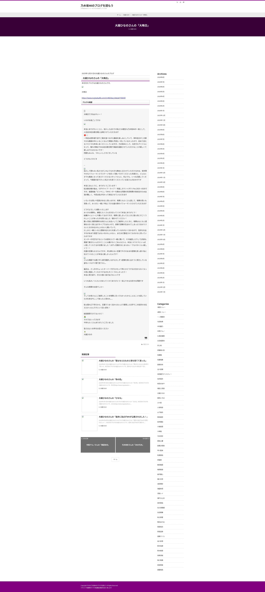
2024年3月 (160, 216)
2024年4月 (160, 211)
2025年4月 (160, 154)
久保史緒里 (161, 336)
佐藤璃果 (160, 360)
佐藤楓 (159, 355)
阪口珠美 (160, 560)
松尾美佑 (160, 455)
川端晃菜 (160, 427)
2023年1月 (160, 282)
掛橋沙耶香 (161, 446)
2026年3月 (160, 101)
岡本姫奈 (160, 417)
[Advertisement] (132, 51)
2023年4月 (160, 268)
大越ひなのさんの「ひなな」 (111, 398)
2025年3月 (160, 158)
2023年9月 (160, 244)
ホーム (115, 459)
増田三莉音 (161, 388)
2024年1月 (160, 225)
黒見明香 (160, 565)
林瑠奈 (159, 460)
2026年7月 (160, 82)
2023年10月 (161, 239)
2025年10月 (161, 125)
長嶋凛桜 (160, 555)
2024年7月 (160, 197)
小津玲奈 (160, 407)
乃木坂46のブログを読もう (97, 5)
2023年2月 (160, 278)
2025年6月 (160, 144)
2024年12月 (161, 173)
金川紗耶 (160, 541)
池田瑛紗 (160, 484)
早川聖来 (160, 450)
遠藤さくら (161, 536)
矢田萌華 (160, 512)
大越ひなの (133, 29)
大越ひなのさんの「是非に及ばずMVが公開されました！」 (123, 417)
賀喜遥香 (160, 531)
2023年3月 (160, 273)
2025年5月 (160, 149)
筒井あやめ (161, 522)
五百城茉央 (161, 341)
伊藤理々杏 (161, 350)
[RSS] (177, 2)
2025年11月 (161, 120)
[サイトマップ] (180, 2)
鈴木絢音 (160, 551)
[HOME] (183, 2)
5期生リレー (161, 307)
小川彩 (159, 403)
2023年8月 (160, 249)
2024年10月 (161, 182)
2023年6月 (160, 259)
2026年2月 (160, 106)
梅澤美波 (160, 470)
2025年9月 (160, 130)
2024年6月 (160, 201)
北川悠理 (160, 369)
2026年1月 (160, 111)
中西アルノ (161, 331)
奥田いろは (161, 398)
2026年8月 (160, 77)
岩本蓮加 (160, 422)
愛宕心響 (160, 441)
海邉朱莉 (160, 489)
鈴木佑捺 (160, 546)
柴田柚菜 (160, 465)
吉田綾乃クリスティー (164, 374)
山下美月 (160, 412)
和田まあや (161, 384)
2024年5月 (160, 206)
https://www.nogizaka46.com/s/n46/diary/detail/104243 (103, 98)
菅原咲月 (160, 527)
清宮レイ (160, 493)
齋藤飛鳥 (160, 570)
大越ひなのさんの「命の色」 (111, 379)
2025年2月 (160, 163)
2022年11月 (161, 292)
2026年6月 (160, 87)
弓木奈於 (160, 436)
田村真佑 (160, 503)
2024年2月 (160, 220)
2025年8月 (160, 134)
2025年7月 (160, 139)
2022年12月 (161, 287)
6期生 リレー (161, 312)
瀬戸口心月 (161, 498)
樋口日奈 (160, 479)
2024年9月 (160, 187)
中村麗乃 (160, 326)
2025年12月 (161, 115)
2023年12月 (161, 230)
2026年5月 (160, 92)
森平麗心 (160, 474)
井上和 (159, 345)
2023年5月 (160, 263)
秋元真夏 (160, 517)
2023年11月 (161, 235)
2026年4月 (160, 96)
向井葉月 (160, 379)
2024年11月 (161, 177)
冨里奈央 (160, 365)
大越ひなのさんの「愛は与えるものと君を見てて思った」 (123, 360)
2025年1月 (160, 168)
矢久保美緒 (161, 508)
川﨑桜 (159, 431)
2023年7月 (160, 254)
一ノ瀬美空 (161, 317)
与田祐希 (160, 322)
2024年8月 (160, 192)
